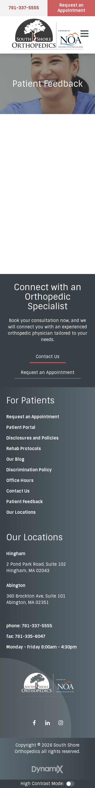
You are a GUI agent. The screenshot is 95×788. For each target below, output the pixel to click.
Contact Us (47, 356)
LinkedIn (47, 722)
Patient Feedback (24, 501)
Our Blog (15, 459)
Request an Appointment (71, 7)
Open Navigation (84, 33)
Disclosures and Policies (32, 438)
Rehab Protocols (23, 448)
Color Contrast (70, 783)
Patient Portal (20, 427)
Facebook (34, 722)
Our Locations (21, 512)
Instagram (60, 722)
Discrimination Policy (29, 470)
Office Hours (20, 480)
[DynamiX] (47, 769)
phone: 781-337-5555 (29, 626)
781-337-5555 (23, 8)
